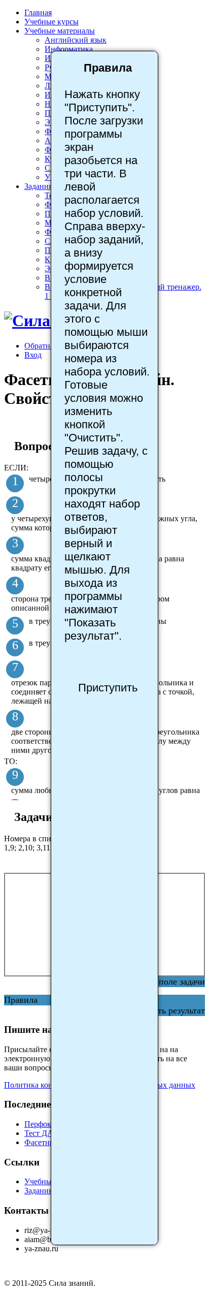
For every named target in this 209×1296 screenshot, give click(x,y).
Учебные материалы (59, 30)
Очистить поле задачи (162, 981)
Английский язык (76, 40)
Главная (38, 12)
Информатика (69, 49)
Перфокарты (46, 1124)
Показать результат (167, 1010)
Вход (33, 355)
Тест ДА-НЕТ (48, 1133)
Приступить (107, 687)
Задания (38, 186)
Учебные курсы (51, 21)
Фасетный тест (50, 1142)
